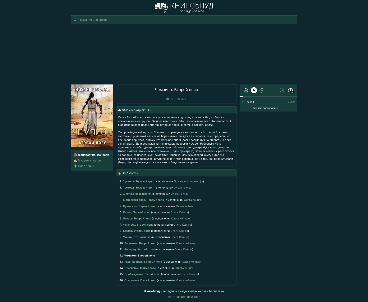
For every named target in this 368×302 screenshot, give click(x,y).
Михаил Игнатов (89, 160)
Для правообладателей (184, 297)
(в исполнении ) (162, 181)
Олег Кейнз (86, 166)
